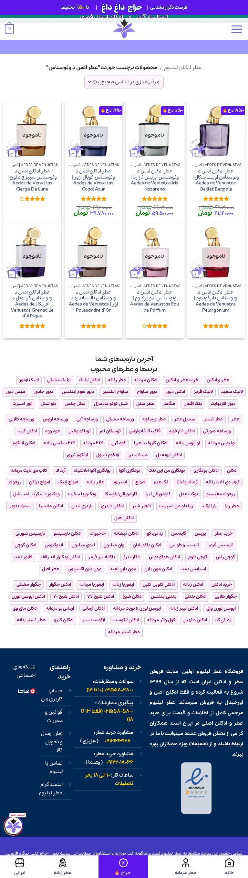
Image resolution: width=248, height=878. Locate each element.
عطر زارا (232, 506)
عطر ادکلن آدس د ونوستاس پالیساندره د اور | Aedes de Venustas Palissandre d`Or (93, 301)
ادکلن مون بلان (158, 569)
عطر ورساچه (154, 419)
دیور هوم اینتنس (78, 392)
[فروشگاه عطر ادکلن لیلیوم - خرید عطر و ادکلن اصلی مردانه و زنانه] (124, 29)
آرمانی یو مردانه (60, 608)
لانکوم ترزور (77, 455)
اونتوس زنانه (188, 443)
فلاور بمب (23, 557)
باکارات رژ (131, 557)
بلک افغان (192, 404)
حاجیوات (98, 534)
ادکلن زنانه (193, 585)
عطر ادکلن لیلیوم (183, 67)
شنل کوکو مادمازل (111, 404)
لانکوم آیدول (107, 455)
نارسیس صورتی (30, 534)
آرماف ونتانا (187, 482)
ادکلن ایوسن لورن (28, 597)
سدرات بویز (20, 506)
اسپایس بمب (193, 569)
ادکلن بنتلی (195, 597)
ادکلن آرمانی (93, 608)
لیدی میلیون (83, 545)
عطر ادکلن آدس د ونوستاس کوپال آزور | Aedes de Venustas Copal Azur (93, 180)
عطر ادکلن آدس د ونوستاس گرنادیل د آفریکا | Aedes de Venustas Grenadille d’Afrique (32, 304)
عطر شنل (145, 404)
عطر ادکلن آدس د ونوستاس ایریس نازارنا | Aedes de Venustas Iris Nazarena (154, 180)
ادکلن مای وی (25, 608)
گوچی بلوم (197, 557)
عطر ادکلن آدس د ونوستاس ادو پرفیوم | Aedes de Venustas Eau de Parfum (154, 301)
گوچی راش (225, 557)
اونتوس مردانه (221, 443)
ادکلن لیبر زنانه (184, 608)
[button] (236, 29)
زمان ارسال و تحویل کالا (52, 742)
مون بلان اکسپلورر (84, 569)
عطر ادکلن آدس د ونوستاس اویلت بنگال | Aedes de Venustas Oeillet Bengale (215, 180)
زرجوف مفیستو (220, 494)
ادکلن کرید (27, 431)
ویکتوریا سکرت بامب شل (36, 494)
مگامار (169, 404)
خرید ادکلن (222, 585)
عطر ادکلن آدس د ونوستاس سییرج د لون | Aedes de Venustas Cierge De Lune (32, 180)
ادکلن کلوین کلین (158, 585)
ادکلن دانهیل (195, 620)
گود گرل (118, 443)
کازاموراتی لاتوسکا (121, 494)
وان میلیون (113, 545)
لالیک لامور (29, 380)
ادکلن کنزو (63, 620)
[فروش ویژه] (123, 866)
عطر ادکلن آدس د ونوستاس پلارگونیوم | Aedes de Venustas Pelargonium (215, 301)
